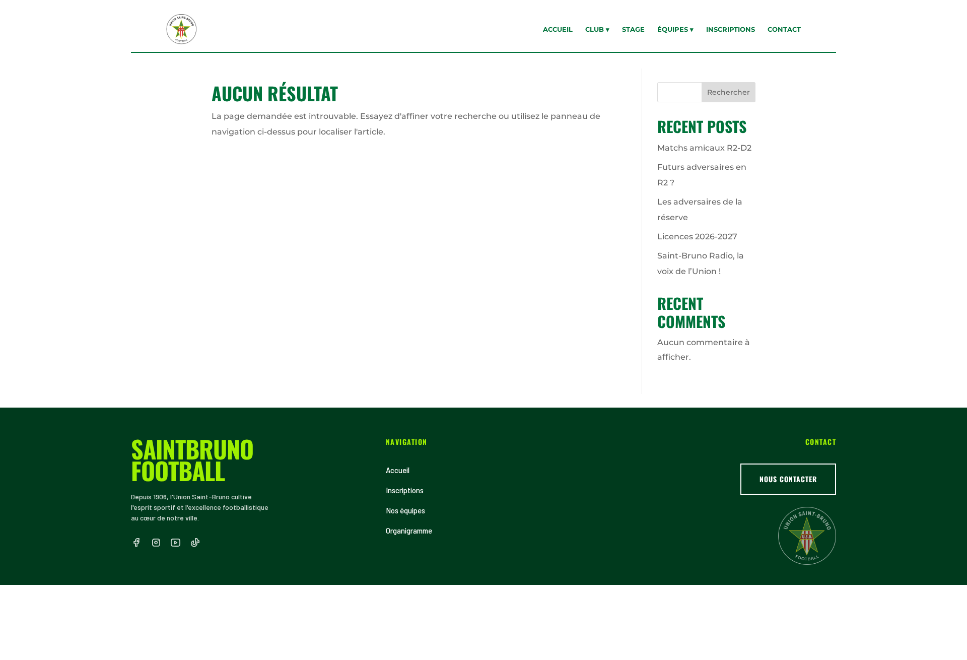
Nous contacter (788, 479)
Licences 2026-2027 (697, 236)
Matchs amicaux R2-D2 (704, 148)
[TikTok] (195, 542)
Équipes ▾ (675, 29)
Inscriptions (730, 29)
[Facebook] (136, 542)
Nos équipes (405, 510)
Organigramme (409, 530)
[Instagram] (156, 542)
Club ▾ (597, 29)
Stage (633, 29)
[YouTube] (175, 542)
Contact (784, 29)
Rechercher (728, 92)
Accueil (558, 29)
